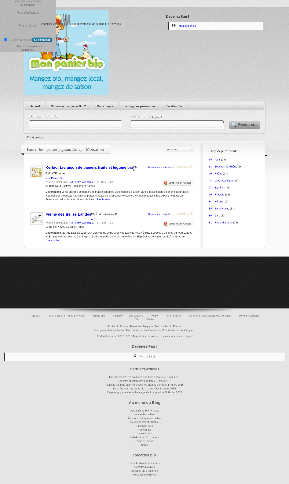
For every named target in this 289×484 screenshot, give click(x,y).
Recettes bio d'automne (144, 470)
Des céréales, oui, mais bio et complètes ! (137, 388)
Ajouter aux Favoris (180, 182)
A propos (35, 315)
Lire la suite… (105, 199)
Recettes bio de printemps (144, 463)
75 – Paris (214, 159)
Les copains (136, 315)
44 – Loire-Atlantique (221, 180)
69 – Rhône (215, 173)
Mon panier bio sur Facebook (143, 330)
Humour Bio (144, 429)
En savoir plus (144, 425)
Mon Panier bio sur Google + (178, 330)
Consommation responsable (144, 418)
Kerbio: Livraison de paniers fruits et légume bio (89, 167)
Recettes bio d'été (144, 467)
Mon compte (105, 106)
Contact (150, 319)
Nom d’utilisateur (28, 12)
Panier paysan (173, 315)
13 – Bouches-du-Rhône (223, 166)
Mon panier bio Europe (168, 326)
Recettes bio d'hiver (144, 474)
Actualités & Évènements (144, 410)
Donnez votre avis (157, 167)
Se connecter (28, 4)
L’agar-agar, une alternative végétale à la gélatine (135, 392)
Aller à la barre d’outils (28, 1)
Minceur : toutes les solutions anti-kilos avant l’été (137, 377)
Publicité (117, 315)
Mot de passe (28, 25)
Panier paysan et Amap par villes (65, 315)
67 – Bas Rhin (217, 187)
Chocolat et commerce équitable (136, 380)
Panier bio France (117, 326)
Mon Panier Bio (54, 178)
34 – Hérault (216, 201)
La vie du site (144, 433)
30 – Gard (214, 215)
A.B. (93, 219)
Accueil (35, 106)
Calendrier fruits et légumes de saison (210, 315)
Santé (144, 445)
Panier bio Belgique (141, 326)
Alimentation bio (144, 414)
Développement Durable (144, 422)
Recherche (247, 125)
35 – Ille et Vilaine (219, 208)
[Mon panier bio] (27, 137)
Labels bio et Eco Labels (144, 437)
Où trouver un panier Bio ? (68, 106)
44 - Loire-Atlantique (82, 182)
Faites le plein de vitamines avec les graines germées (136, 384)
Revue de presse (144, 441)
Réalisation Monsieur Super (176, 336)
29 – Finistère (216, 194)
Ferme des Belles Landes (68, 214)
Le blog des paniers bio (139, 106)
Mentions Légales (249, 315)
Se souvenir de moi (21, 40)
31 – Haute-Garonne (221, 222)
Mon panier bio (187, 25)
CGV (136, 319)
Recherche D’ (44, 116)
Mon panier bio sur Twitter (109, 330)
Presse (154, 315)
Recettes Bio (174, 106)
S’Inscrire (28, 50)
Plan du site (98, 315)
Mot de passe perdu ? (29, 46)
